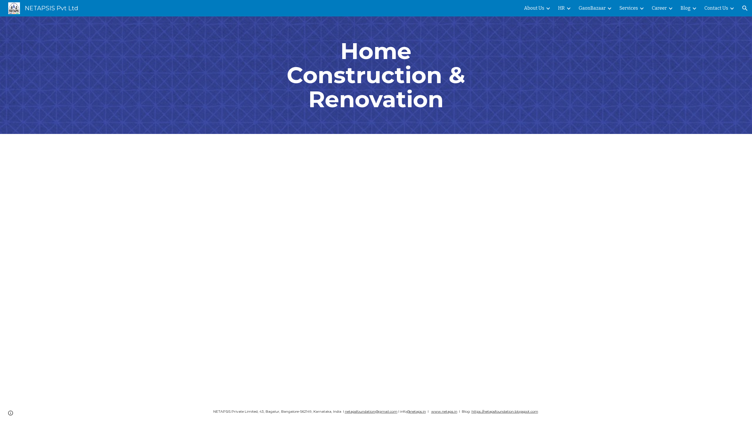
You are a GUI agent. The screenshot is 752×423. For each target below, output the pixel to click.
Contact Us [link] (716, 8)
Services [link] (629, 8)
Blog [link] (686, 8)
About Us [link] (534, 8)
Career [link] (659, 8)
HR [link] (561, 8)
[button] (745, 8)
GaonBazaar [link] (592, 8)
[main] (376, 75)
